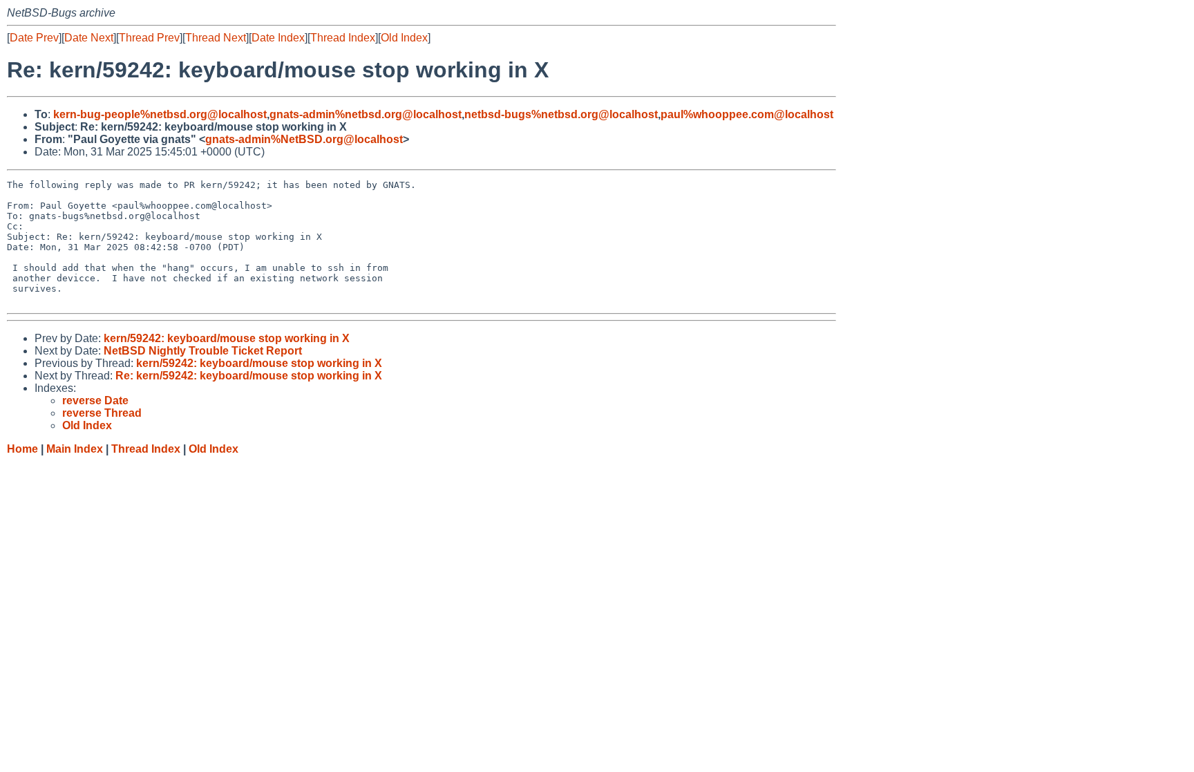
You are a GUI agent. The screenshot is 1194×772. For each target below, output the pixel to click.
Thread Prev (149, 38)
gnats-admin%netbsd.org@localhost (365, 114)
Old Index (404, 38)
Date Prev (34, 38)
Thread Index (342, 38)
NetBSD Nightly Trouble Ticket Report (203, 351)
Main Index (74, 449)
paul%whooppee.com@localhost (747, 114)
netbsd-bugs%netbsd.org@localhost (561, 114)
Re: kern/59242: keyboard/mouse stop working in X (248, 376)
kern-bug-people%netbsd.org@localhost (160, 114)
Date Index (278, 38)
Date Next (88, 38)
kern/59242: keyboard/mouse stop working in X (227, 338)
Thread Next (215, 38)
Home (22, 449)
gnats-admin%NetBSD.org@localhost (304, 139)
